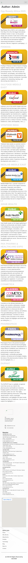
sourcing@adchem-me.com (10, 465)
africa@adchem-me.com (9, 459)
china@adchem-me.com (9, 454)
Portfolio (4, 539)
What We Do (6, 537)
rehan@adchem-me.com (9, 439)
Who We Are (5, 534)
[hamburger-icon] (25, 2)
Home (4, 532)
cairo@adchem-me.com (9, 494)
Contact (4, 548)
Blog (4, 543)
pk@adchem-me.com (9, 480)
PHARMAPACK (9, 324)
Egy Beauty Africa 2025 (13, 11)
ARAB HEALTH (9, 204)
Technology (5, 541)
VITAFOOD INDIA (10, 125)
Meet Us (4, 546)
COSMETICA (7, 284)
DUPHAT (5, 363)
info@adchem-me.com (9, 441)
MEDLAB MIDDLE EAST (13, 164)
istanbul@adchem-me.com (10, 448)
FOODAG (6, 47)
